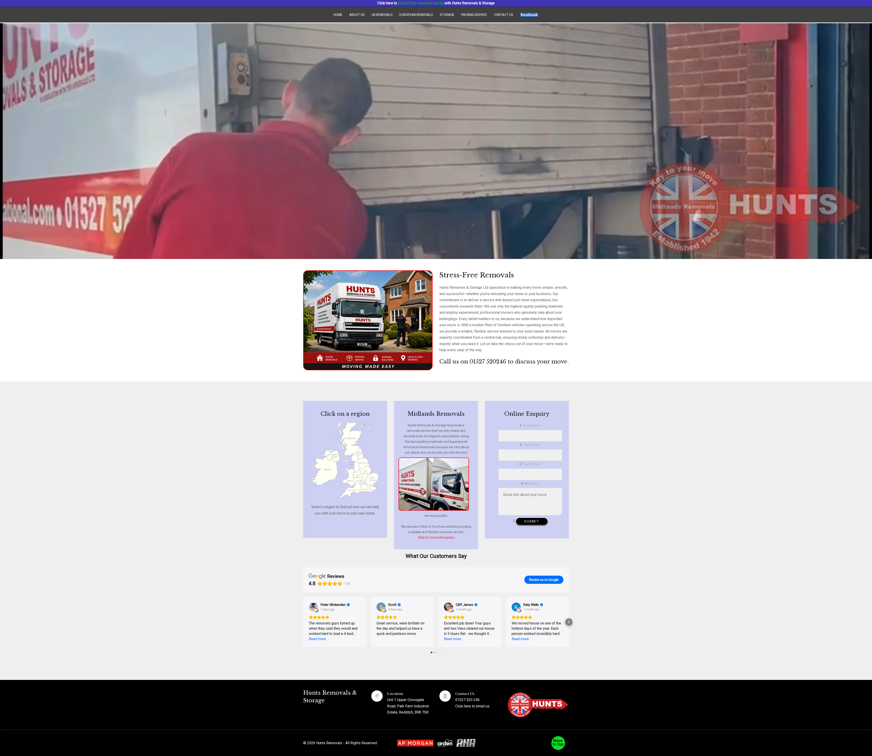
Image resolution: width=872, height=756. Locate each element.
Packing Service (474, 15)
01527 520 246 (467, 700)
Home (338, 15)
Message (532, 483)
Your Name (532, 425)
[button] (303, 622)
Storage (447, 15)
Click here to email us (472, 706)
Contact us (503, 15)
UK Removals (382, 15)
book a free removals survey (420, 3)
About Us (357, 15)
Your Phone (531, 464)
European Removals (416, 15)
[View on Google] (313, 607)
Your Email (532, 445)
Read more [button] (317, 639)
